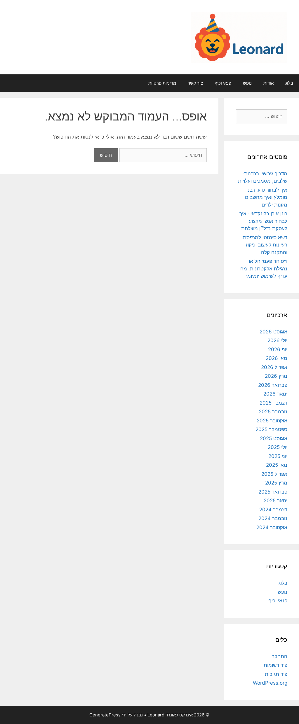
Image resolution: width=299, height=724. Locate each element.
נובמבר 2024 (272, 518)
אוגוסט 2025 (273, 438)
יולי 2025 (277, 447)
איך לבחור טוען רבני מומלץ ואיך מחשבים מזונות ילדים (266, 197)
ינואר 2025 (275, 500)
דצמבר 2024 (273, 510)
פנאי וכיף (223, 83)
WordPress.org (270, 683)
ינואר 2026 (275, 394)
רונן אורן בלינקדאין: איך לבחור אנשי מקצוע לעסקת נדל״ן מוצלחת (263, 221)
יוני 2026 (277, 349)
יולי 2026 (277, 340)
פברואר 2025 (272, 492)
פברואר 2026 (272, 385)
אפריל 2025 (274, 474)
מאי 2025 (276, 465)
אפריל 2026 (274, 367)
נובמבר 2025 (273, 412)
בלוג (289, 83)
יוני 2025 (277, 456)
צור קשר (195, 83)
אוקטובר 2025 (272, 421)
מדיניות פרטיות (162, 83)
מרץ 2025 (276, 483)
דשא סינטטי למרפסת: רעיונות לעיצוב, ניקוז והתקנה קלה (264, 245)
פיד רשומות (275, 665)
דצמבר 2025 (273, 403)
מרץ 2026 (276, 376)
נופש (247, 83)
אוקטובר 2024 (271, 527)
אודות (268, 83)
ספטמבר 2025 (271, 429)
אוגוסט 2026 (273, 332)
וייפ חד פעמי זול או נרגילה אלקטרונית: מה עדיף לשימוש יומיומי (263, 268)
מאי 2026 (276, 358)
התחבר (279, 656)
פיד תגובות (276, 674)
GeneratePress (105, 715)
